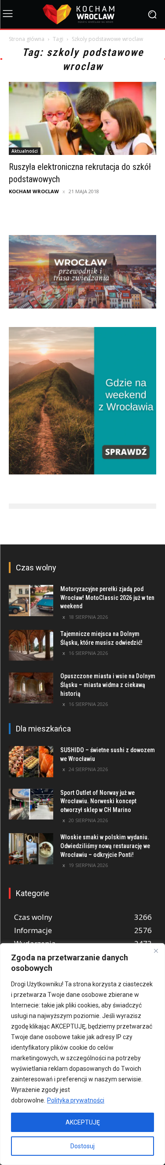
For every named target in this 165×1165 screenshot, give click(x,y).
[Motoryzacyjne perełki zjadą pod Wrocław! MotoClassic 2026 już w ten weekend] (31, 600)
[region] (82, 1054)
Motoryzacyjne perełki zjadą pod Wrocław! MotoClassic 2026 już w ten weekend (107, 597)
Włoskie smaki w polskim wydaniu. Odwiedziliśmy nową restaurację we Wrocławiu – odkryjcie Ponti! (105, 846)
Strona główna (26, 39)
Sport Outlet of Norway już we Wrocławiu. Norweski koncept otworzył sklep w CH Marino (98, 801)
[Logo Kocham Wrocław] (82, 14)
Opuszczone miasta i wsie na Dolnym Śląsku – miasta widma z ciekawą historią (107, 685)
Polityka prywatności (75, 1100)
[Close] (155, 950)
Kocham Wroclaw (34, 191)
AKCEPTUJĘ (83, 1122)
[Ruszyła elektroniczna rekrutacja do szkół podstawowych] (82, 118)
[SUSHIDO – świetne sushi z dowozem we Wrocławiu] (31, 761)
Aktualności (24, 151)
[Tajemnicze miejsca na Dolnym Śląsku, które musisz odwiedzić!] (31, 645)
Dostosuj (82, 1146)
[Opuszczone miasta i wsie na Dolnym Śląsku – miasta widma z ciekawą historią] (31, 687)
